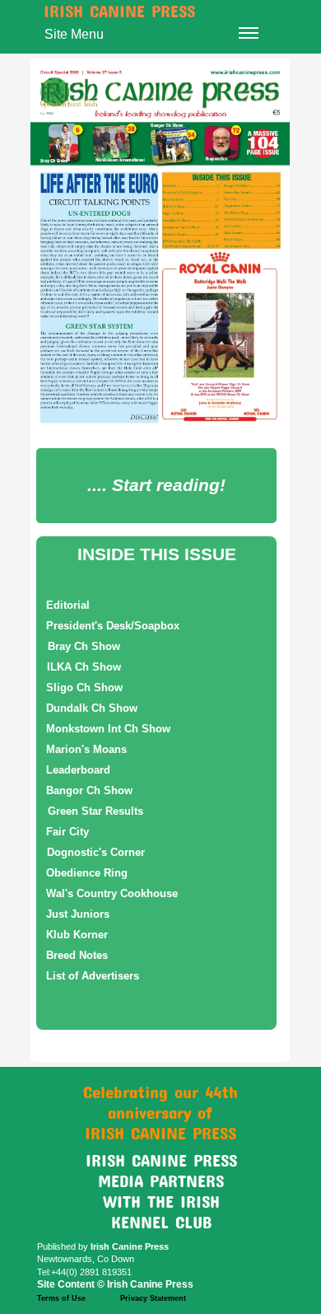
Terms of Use (61, 1298)
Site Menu (74, 34)
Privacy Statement (153, 1298)
